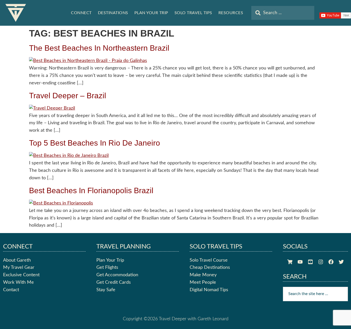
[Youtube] (300, 262)
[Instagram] (321, 262)
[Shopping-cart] (290, 262)
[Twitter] (341, 262)
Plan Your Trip (151, 13)
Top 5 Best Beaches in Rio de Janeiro (94, 143)
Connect (81, 13)
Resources (230, 13)
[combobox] (282, 13)
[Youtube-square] (310, 262)
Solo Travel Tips (193, 13)
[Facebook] (331, 262)
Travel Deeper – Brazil (67, 95)
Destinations (113, 13)
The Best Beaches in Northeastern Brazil (99, 48)
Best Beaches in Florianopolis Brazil (91, 190)
